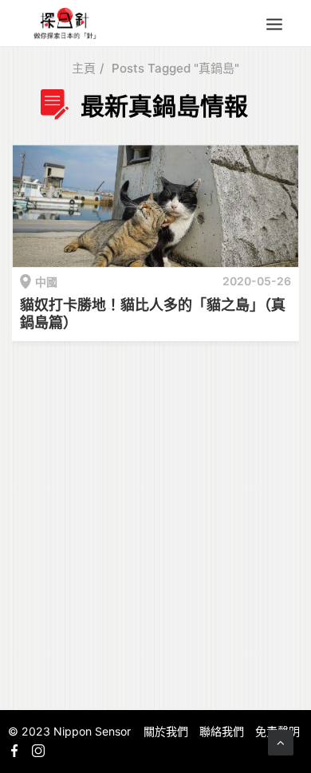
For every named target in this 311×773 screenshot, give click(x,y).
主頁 (84, 68)
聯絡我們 (221, 731)
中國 (46, 281)
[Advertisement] (155, 522)
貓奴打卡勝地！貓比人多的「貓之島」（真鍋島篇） (152, 313)
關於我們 (166, 731)
